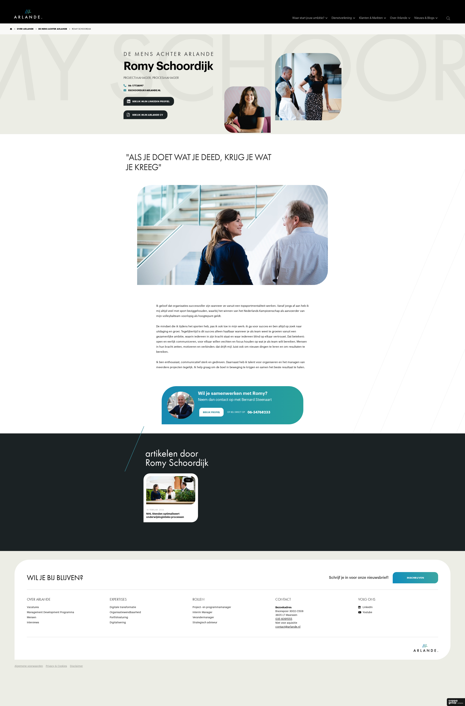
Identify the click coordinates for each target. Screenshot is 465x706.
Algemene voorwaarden (29, 666)
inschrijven (415, 577)
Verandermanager (203, 617)
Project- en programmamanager (212, 607)
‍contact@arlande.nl (287, 626)
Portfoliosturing (119, 617)
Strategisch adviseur (205, 622)
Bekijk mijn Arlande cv (147, 114)
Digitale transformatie (123, 607)
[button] (310, 18)
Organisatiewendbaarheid (125, 612)
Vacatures (33, 607)
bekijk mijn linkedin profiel (150, 101)
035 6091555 (283, 619)
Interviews (33, 622)
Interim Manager (202, 612)
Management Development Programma (50, 612)
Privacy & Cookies (56, 666)
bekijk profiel (211, 412)
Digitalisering (118, 622)
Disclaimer (76, 666)
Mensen (31, 617)
